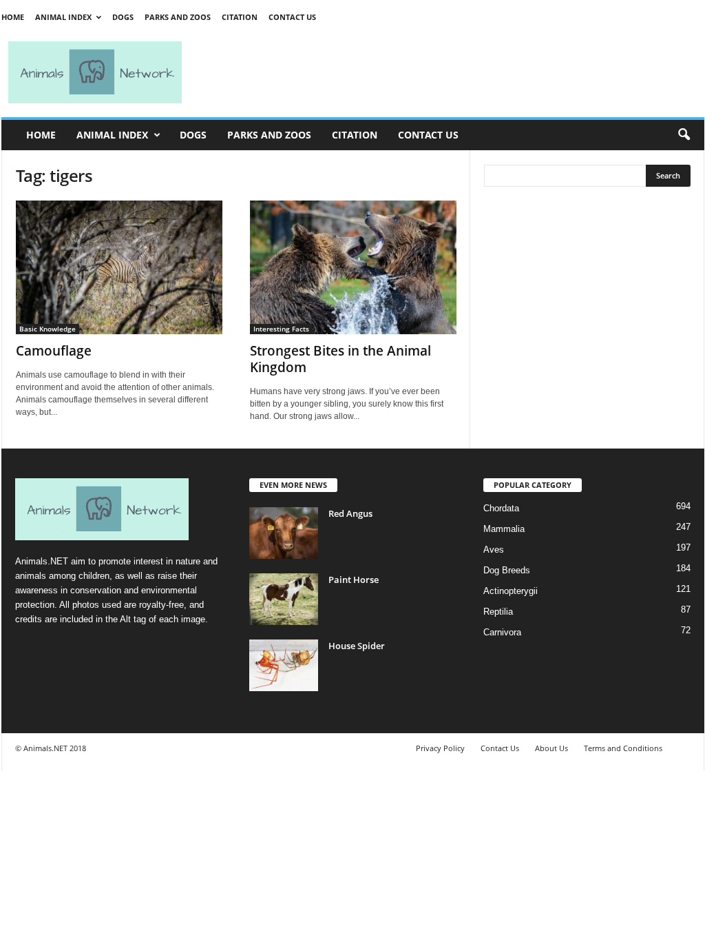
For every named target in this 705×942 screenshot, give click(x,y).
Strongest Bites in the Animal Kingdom (340, 359)
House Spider (356, 645)
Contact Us (292, 17)
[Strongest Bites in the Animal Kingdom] (353, 267)
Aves (493, 549)
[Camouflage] (119, 267)
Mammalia (504, 529)
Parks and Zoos (178, 17)
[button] (684, 135)
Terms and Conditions (623, 748)
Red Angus (350, 513)
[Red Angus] (283, 533)
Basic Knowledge (47, 329)
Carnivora (502, 632)
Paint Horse (353, 579)
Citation (239, 17)
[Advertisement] (448, 72)
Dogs (123, 17)
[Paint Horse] (283, 599)
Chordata (501, 508)
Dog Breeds (506, 570)
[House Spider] (283, 665)
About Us (551, 748)
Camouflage (54, 351)
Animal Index (63, 17)
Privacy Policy (440, 748)
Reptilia (498, 611)
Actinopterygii (510, 591)
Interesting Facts (281, 329)
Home (12, 17)
